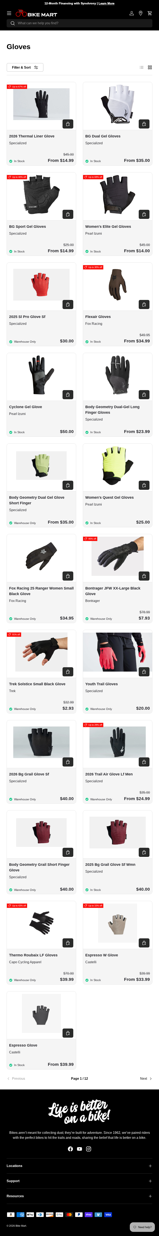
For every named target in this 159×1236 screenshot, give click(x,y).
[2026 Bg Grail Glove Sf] (41, 742)
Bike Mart (21, 1225)
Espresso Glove (23, 1045)
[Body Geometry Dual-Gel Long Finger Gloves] (117, 375)
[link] (31, 1078)
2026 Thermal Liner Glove (31, 136)
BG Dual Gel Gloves (102, 136)
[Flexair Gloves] (117, 284)
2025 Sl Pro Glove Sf (27, 317)
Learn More (106, 3)
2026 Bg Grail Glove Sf (29, 774)
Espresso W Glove (101, 955)
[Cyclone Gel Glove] (41, 375)
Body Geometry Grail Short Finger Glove (39, 867)
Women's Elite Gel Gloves (108, 226)
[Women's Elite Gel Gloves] (117, 194)
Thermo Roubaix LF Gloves (33, 955)
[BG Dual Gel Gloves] (117, 104)
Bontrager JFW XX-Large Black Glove (112, 591)
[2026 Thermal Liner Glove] (41, 104)
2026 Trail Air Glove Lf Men (109, 774)
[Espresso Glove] (41, 1013)
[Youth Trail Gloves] (117, 652)
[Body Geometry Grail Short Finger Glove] (41, 832)
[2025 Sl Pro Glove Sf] (41, 284)
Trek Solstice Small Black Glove (37, 684)
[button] (149, 13)
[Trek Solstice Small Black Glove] (41, 652)
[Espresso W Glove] (117, 923)
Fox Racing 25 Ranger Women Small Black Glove (41, 591)
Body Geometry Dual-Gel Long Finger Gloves (112, 410)
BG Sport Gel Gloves (27, 226)
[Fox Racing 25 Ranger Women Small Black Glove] (41, 556)
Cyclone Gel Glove (25, 407)
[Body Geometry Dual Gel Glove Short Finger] (41, 465)
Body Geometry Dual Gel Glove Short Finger (36, 500)
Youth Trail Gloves (101, 684)
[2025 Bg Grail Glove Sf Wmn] (117, 832)
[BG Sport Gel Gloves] (41, 194)
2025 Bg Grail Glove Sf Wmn (110, 864)
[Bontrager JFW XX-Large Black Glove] (117, 556)
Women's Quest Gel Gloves (109, 497)
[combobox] (79, 23)
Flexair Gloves (98, 317)
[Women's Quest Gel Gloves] (117, 465)
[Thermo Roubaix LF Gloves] (41, 923)
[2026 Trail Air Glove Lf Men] (117, 742)
